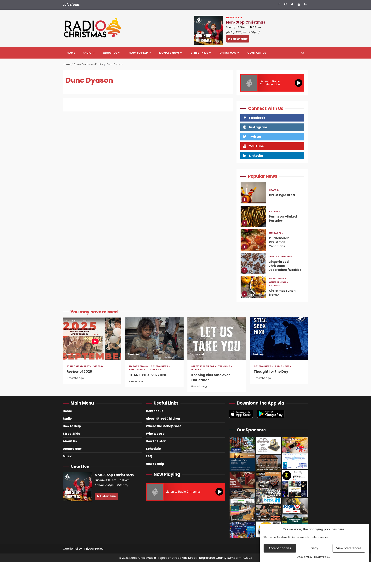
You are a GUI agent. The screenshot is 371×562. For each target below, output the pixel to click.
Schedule (153, 449)
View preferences (349, 548)
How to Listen (156, 441)
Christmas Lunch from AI (253, 264)
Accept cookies (280, 548)
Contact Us (256, 53)
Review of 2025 (92, 338)
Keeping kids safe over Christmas (216, 338)
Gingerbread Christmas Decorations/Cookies (253, 241)
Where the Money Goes (163, 426)
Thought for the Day (279, 338)
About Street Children (163, 419)
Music (67, 456)
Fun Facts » (276, 211)
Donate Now (169, 53)
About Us (110, 53)
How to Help (138, 53)
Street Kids (199, 53)
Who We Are (155, 434)
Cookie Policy (304, 557)
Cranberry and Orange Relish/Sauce (253, 288)
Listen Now (239, 39)
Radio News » (137, 370)
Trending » (154, 370)
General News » (278, 260)
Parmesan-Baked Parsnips (253, 194)
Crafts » (273, 234)
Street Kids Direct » (79, 366)
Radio (87, 53)
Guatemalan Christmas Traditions (253, 217)
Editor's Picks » (139, 366)
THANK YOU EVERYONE (154, 338)
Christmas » (277, 257)
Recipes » (274, 189)
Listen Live (107, 496)
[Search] (302, 53)
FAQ (149, 456)
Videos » (98, 366)
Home (71, 53)
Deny (314, 548)
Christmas (228, 53)
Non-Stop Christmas (245, 22)
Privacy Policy (322, 557)
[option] (272, 195)
